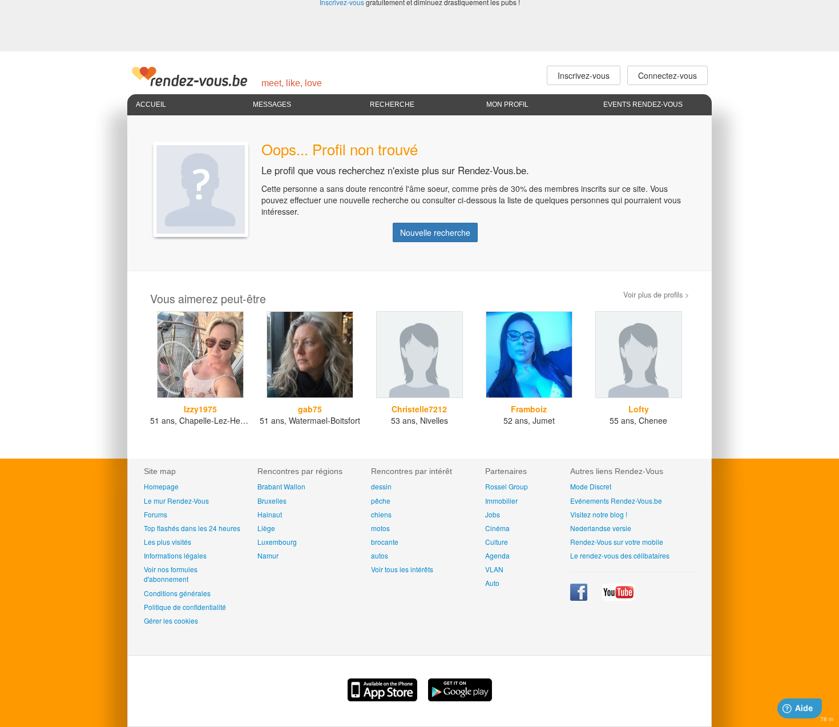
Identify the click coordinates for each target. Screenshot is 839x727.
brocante (384, 542)
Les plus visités (167, 542)
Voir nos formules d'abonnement (170, 574)
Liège (266, 528)
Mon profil (507, 105)
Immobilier (501, 500)
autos (379, 555)
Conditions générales (177, 593)
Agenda (497, 555)
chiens (381, 514)
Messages (272, 105)
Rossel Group (506, 486)
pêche (380, 500)
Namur (268, 555)
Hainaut (269, 514)
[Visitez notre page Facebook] (579, 598)
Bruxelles (272, 500)
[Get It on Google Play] (460, 698)
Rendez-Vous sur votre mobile (616, 542)
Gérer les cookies (171, 620)
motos (380, 528)
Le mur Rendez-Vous (176, 500)
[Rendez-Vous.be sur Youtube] (618, 598)
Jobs (492, 514)
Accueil (151, 105)
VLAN (494, 569)
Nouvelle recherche (435, 232)
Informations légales (175, 555)
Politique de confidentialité (185, 607)
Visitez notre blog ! (598, 514)
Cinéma (497, 528)
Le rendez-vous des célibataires (619, 555)
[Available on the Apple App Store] (384, 698)
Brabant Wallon (281, 486)
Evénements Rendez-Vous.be (616, 500)
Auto (492, 583)
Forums (155, 514)
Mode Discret (590, 486)
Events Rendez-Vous (643, 105)
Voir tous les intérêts (402, 569)
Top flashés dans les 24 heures (192, 528)
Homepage (161, 486)
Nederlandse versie (600, 528)
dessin (381, 486)
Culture (496, 542)
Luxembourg (277, 542)
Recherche (392, 105)
